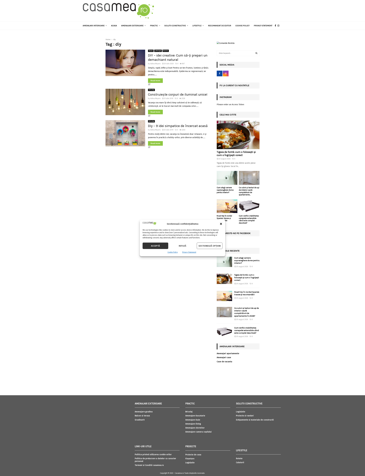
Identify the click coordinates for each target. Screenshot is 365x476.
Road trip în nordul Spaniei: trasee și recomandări (224, 218)
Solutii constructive (175, 25)
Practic (154, 25)
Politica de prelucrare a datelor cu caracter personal (155, 459)
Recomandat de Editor (219, 25)
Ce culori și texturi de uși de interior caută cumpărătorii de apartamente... (249, 191)
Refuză (182, 246)
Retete (165, 51)
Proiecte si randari (245, 416)
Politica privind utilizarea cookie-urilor (153, 454)
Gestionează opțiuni (209, 246)
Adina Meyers (155, 64)
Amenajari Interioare (94, 25)
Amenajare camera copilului (198, 432)
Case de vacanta (224, 361)
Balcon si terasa (142, 416)
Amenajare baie (192, 420)
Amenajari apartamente (228, 353)
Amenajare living (193, 424)
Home (151, 51)
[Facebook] (276, 25)
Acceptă (155, 246)
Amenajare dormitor (195, 428)
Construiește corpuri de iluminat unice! (177, 94)
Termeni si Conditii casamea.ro (149, 465)
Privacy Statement (189, 252)
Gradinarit (140, 420)
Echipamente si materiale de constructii (255, 420)
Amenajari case (224, 357)
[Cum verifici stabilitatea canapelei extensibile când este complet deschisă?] (249, 206)
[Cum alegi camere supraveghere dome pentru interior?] (227, 178)
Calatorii (240, 462)
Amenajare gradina (144, 412)
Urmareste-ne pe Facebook (235, 233)
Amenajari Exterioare (132, 25)
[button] (221, 223)
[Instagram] (279, 25)
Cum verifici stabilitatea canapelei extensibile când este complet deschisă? (249, 219)
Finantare (189, 458)
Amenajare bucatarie (195, 416)
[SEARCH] (256, 53)
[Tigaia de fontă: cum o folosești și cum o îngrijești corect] (238, 135)
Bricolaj (151, 90)
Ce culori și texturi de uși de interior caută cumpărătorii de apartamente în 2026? (246, 312)
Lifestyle (196, 25)
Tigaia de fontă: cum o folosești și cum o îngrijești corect (236, 153)
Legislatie (189, 462)
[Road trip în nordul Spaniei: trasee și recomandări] (227, 206)
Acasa (114, 25)
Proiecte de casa (193, 454)
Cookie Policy (173, 252)
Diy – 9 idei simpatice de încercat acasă (178, 126)
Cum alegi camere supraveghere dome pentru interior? (225, 189)
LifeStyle (158, 51)
